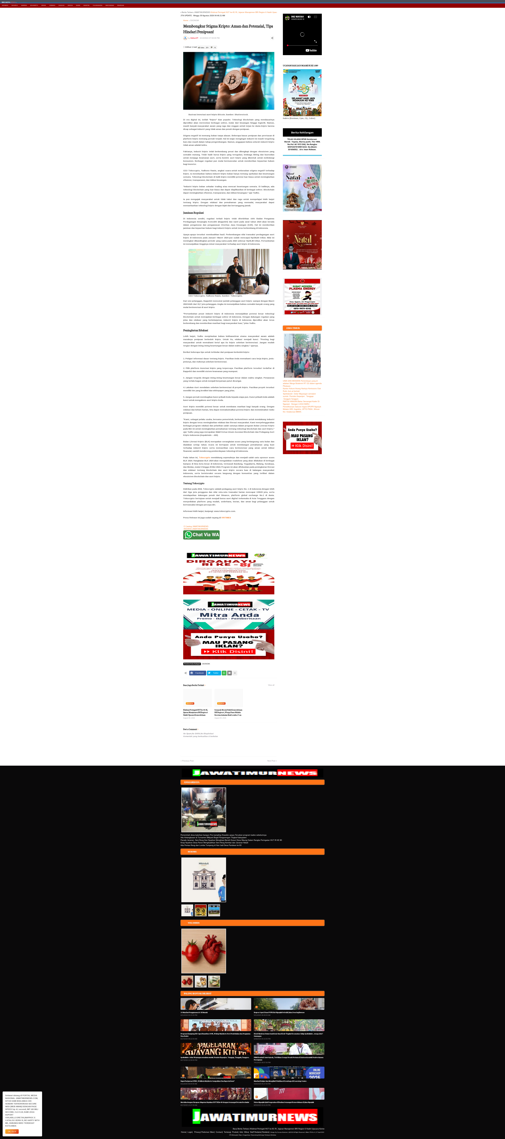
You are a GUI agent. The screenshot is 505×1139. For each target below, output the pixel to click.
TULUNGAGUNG (97, 5)
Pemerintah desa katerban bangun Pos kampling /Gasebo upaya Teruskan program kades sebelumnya (223, 835)
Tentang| (227, 1132)
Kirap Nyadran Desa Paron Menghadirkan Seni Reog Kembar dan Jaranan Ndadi (214, 843)
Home (185, 20)
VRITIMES (226, 517)
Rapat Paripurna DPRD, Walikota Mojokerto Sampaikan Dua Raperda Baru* (208, 1081)
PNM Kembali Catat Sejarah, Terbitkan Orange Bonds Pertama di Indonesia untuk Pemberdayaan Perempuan (288, 1058)
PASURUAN (120, 5)
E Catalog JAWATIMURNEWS (196, 526)
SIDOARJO (14, 5)
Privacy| (197, 1132)
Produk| (235, 1132)
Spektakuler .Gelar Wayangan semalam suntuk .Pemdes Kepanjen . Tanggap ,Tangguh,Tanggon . (299, 396)
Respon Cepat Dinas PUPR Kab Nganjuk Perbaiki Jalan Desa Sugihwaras (279, 1012)
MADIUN (70, 5)
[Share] (272, 38)
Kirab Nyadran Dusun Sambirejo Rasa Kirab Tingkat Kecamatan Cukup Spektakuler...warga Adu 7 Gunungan (288, 1034)
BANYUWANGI (110, 5)
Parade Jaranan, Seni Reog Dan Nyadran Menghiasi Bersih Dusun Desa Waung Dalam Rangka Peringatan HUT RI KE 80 (231, 840)
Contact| (219, 1132)
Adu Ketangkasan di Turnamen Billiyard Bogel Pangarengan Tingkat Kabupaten (214, 837)
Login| (190, 1132)
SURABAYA (5, 5)
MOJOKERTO (34, 5)
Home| (183, 1132)
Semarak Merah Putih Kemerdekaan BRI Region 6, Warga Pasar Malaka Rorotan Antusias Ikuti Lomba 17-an (228, 712)
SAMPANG (24, 5)
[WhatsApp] (224, 673)
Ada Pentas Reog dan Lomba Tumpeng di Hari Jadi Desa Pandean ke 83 (211, 845)
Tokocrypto (204, 457)
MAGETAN (86, 5)
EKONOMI (194, 20)
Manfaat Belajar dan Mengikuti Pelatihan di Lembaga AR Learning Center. (280, 1081)
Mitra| (246, 1132)
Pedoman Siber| (208, 1132)
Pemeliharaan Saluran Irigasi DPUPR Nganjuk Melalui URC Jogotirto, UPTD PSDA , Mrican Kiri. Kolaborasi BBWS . (302, 409)
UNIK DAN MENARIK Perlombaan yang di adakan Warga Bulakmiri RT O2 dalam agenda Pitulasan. (302, 383)
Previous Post (188, 761)
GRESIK (43, 5)
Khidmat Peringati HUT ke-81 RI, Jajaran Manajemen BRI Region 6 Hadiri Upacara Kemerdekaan (199, 12)
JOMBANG (52, 5)
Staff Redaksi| (256, 1132)
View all (271, 685)
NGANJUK (61, 5)
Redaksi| (265, 1132)
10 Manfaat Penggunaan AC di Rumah (194, 1012)
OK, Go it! (12, 1131)
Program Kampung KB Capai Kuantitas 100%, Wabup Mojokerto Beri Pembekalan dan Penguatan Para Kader (215, 1034)
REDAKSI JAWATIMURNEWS (196, 529)
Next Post (271, 761)
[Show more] (235, 673)
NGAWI (78, 5)
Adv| (241, 1132)
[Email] (229, 673)
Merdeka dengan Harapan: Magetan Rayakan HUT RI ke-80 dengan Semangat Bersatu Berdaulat (215, 1102)
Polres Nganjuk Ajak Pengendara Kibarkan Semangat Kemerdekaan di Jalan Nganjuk (284, 1102)
